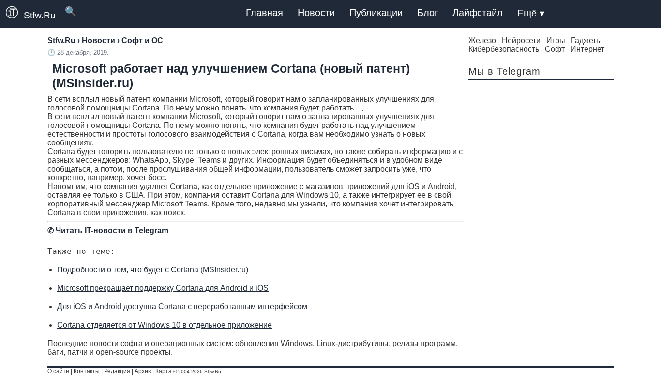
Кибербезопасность (503, 49)
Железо (482, 40)
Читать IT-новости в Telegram (112, 230)
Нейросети (521, 40)
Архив (143, 371)
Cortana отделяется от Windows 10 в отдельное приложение (164, 325)
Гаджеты (586, 40)
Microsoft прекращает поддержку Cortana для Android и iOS (163, 288)
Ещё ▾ (530, 13)
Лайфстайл (477, 12)
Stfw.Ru (40, 15)
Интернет (587, 49)
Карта (163, 371)
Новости (316, 12)
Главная (264, 12)
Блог (427, 12)
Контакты (87, 371)
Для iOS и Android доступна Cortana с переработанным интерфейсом (182, 306)
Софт (555, 49)
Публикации (376, 12)
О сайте (58, 371)
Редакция (117, 371)
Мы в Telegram (504, 71)
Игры (555, 40)
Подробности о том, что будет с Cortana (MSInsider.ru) (152, 270)
